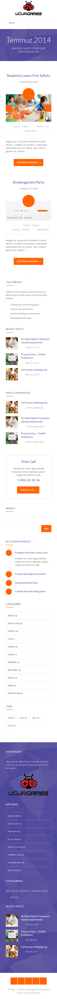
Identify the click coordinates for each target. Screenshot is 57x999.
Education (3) (15, 623)
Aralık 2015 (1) (15, 816)
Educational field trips (26, 582)
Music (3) (12, 677)
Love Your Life (19, 217)
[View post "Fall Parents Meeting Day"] (12, 374)
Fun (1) (11, 639)
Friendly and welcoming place (30, 591)
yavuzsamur (31, 130)
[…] (26, 151)
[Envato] (28, 981)
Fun (47, 126)
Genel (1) (12, 654)
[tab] (28, 552)
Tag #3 (26, 225)
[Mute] (34, 211)
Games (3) (13, 646)
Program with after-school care (31, 552)
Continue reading (27, 162)
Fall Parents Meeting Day (34, 369)
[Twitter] (43, 981)
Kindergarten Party (28, 182)
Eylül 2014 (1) (14, 839)
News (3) (12, 685)
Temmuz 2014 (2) (16, 854)
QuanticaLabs (34, 992)
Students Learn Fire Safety (28, 75)
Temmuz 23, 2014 (29, 81)
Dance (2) (12, 615)
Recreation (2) (15, 693)
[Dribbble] (21, 981)
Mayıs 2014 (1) (15, 870)
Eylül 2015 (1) (14, 823)
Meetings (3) (14, 670)
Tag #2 (25, 126)
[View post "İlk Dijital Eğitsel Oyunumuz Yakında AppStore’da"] (12, 343)
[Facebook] (35, 981)
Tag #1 (16, 126)
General (25, 229)
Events (40, 126)
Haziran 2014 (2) (16, 862)
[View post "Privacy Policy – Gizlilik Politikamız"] (12, 359)
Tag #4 (35, 225)
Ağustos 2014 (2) (16, 847)
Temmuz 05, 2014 (29, 188)
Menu (12, 22)
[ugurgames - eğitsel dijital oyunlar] (28, 8)
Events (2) (13, 631)
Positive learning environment (30, 573)
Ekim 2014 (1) (14, 831)
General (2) (13, 662)
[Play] (9, 211)
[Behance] (13, 981)
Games (16, 229)
